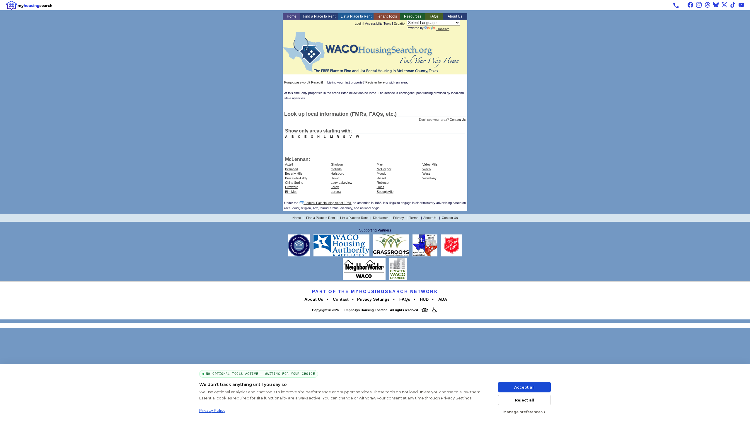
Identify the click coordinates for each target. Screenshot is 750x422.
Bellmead (291, 169)
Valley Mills (430, 164)
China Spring (294, 182)
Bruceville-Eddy (296, 178)
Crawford (291, 187)
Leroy (335, 187)
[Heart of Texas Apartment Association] (424, 255)
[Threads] (707, 5)
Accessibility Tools (378, 23)
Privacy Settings (373, 299)
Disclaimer (380, 217)
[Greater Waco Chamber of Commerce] (398, 278)
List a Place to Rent (356, 16)
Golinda (336, 169)
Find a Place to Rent (319, 16)
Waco (426, 169)
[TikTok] (733, 5)
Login (358, 23)
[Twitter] (724, 5)
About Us (455, 16)
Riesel (381, 178)
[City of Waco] (299, 255)
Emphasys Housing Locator (365, 310)
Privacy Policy (212, 410)
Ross (380, 187)
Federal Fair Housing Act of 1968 (327, 203)
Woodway (429, 178)
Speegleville (385, 191)
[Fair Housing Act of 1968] (424, 310)
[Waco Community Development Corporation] (391, 255)
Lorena (336, 191)
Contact (340, 299)
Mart (380, 164)
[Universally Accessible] (434, 310)
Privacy (398, 217)
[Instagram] (699, 5)
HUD (424, 299)
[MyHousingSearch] (29, 5)
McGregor (384, 169)
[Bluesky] (716, 5)
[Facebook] (690, 5)
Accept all (524, 387)
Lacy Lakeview (341, 182)
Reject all (524, 400)
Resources (412, 16)
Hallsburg (337, 173)
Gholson (337, 164)
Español (399, 23)
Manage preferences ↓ (524, 412)
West (426, 173)
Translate (442, 29)
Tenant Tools (387, 16)
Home (291, 16)
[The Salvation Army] (451, 255)
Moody (381, 173)
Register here (375, 82)
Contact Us (458, 119)
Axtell (289, 164)
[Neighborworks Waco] (364, 278)
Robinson (383, 182)
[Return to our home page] (371, 70)
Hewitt (335, 178)
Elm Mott (291, 191)
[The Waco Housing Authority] (341, 255)
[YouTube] (741, 5)
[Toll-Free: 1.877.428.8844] (676, 5)
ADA (442, 299)
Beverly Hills (294, 173)
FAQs (434, 16)
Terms (413, 217)
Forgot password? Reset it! (303, 82)
